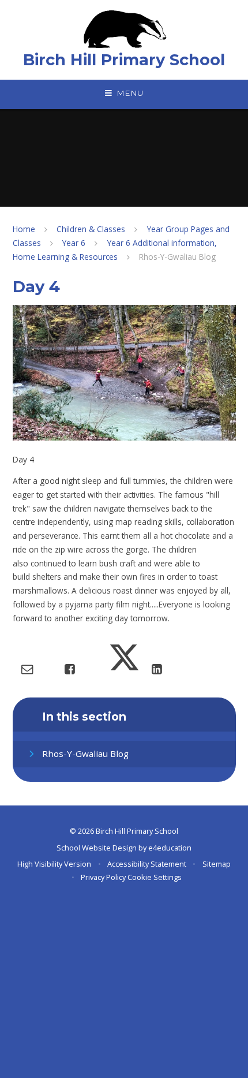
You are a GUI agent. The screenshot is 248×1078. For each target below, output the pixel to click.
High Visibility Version (54, 864)
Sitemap (216, 864)
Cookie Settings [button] (154, 877)
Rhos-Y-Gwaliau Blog (177, 256)
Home (24, 228)
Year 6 (73, 242)
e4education (169, 847)
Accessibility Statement (146, 864)
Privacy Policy (103, 877)
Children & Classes (91, 228)
